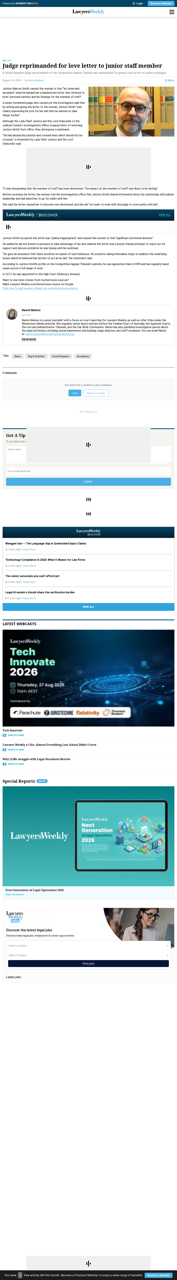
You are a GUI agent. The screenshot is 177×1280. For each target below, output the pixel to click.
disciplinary (83, 356)
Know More (29, 339)
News (18, 356)
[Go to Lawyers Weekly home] (88, 12)
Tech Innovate (12, 730)
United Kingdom (60, 356)
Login (139, 3)
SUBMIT (88, 481)
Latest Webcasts (19, 624)
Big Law (7, 60)
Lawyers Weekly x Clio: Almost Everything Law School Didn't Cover (49, 745)
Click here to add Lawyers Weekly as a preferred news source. (40, 288)
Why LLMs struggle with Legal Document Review (37, 759)
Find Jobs (88, 963)
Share (171, 80)
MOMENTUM (27, 3)
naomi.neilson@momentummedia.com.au (50, 334)
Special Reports (24, 781)
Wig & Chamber (36, 356)
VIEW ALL (165, 215)
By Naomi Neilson (34, 80)
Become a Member (161, 3)
